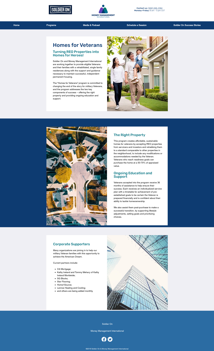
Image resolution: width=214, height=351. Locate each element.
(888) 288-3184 (155, 8)
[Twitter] (110, 339)
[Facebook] (104, 339)
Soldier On (107, 324)
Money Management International (107, 331)
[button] (51, 25)
